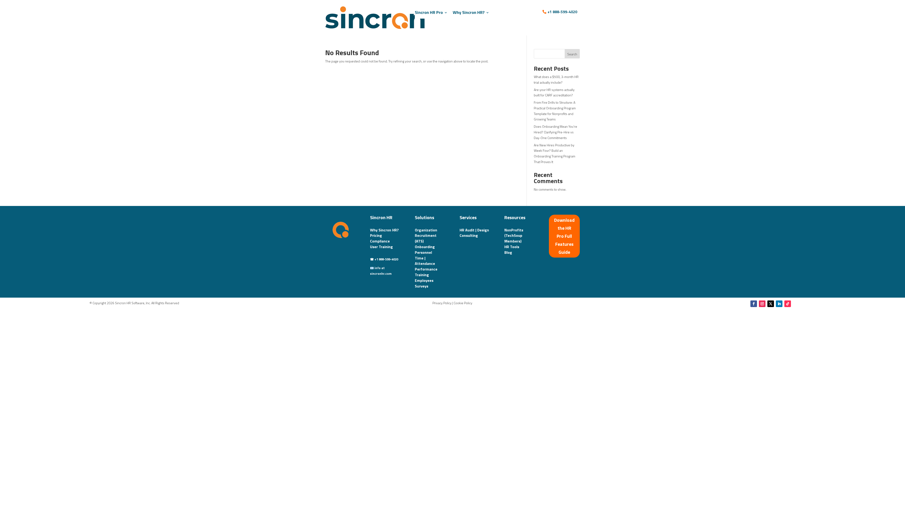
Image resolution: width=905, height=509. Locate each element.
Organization (426, 230)
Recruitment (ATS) (425, 238)
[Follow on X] (770, 303)
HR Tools (511, 247)
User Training (381, 247)
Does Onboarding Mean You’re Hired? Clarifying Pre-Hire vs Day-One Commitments (555, 132)
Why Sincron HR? (469, 12)
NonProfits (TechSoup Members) (513, 235)
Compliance (380, 241)
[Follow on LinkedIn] (779, 303)
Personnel (423, 252)
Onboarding (425, 247)
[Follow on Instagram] (762, 303)
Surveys (421, 286)
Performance (426, 269)
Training (422, 275)
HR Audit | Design (474, 230)
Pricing (376, 235)
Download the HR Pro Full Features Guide (564, 236)
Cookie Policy (463, 302)
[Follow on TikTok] (787, 303)
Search (572, 54)
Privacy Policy (442, 302)
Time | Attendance (425, 261)
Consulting (469, 235)
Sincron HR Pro (429, 12)
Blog (508, 252)
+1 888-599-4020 (562, 12)
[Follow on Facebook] (753, 303)
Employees (424, 280)
